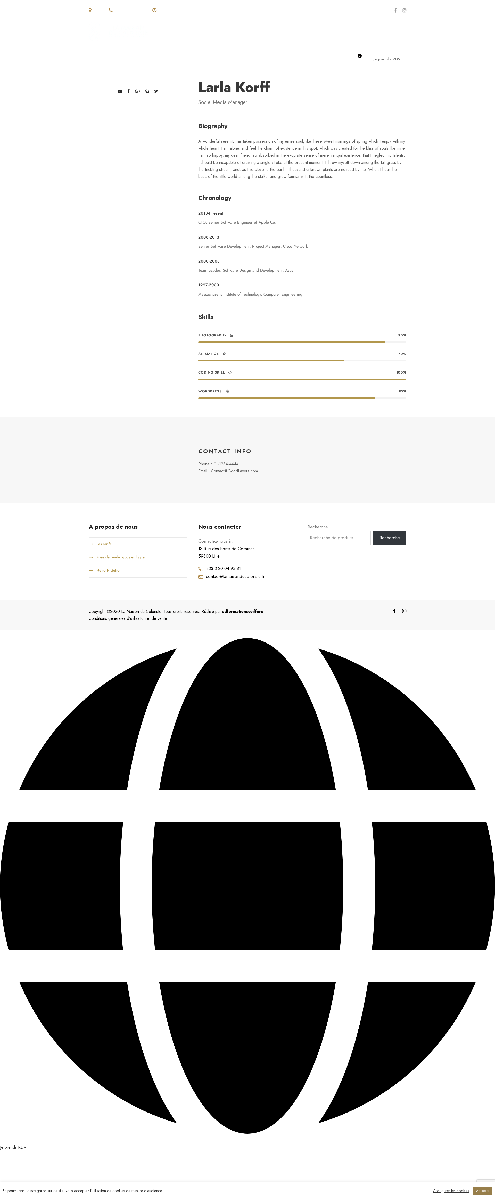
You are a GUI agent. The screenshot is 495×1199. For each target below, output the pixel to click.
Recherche (318, 527)
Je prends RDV (387, 59)
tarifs (312, 58)
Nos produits (201, 58)
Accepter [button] (482, 1190)
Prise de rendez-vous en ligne (120, 557)
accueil (125, 58)
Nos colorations (246, 58)
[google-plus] (137, 91)
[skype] (147, 91)
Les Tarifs (103, 543)
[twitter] (156, 91)
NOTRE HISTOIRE (159, 58)
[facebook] (395, 10)
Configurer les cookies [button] (451, 1190)
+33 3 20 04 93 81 (223, 568)
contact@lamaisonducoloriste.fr (235, 576)
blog (332, 58)
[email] (120, 91)
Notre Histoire (108, 570)
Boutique (286, 58)
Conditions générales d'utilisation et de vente (128, 618)
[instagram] (404, 10)
